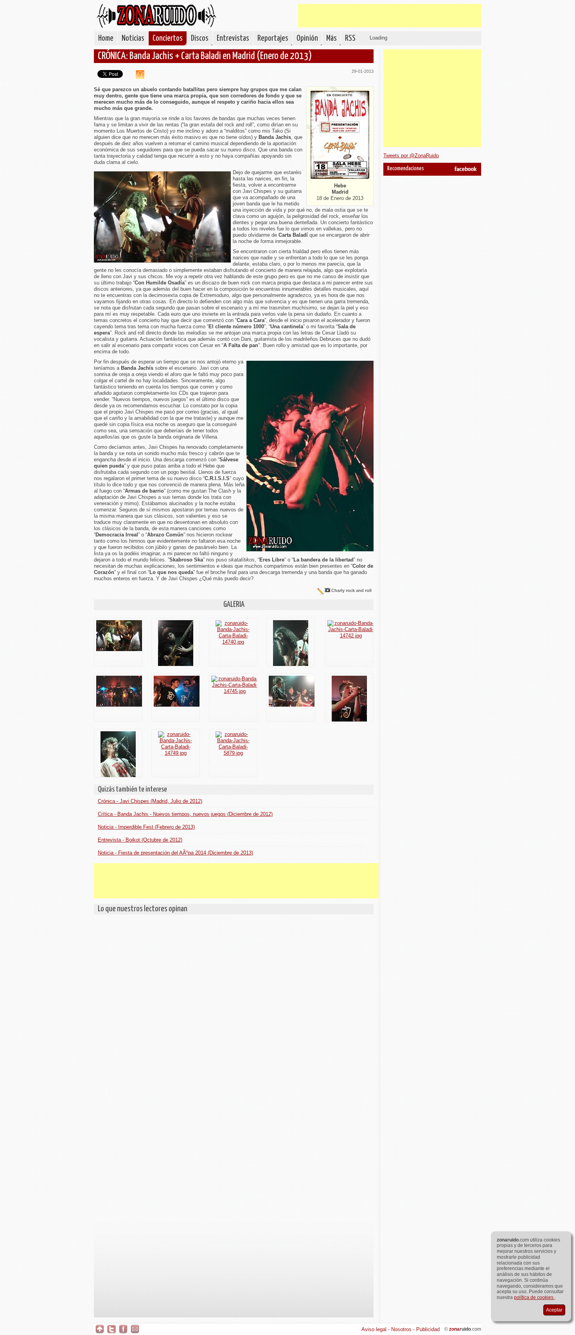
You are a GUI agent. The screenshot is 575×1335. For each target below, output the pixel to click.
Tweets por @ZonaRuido (411, 155)
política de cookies (534, 1297)
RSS (350, 38)
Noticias (133, 38)
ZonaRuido (156, 16)
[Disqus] (234, 1016)
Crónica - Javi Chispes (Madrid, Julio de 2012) (150, 801)
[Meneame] (137, 77)
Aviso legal (373, 1329)
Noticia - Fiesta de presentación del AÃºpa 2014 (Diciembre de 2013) (175, 853)
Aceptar (554, 1310)
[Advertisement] (389, 15)
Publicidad (428, 1329)
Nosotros (401, 1329)
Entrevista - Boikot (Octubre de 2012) (140, 840)
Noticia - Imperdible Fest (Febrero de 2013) (146, 827)
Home (105, 38)
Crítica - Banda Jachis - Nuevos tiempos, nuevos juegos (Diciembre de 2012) (185, 814)
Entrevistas (233, 38)
